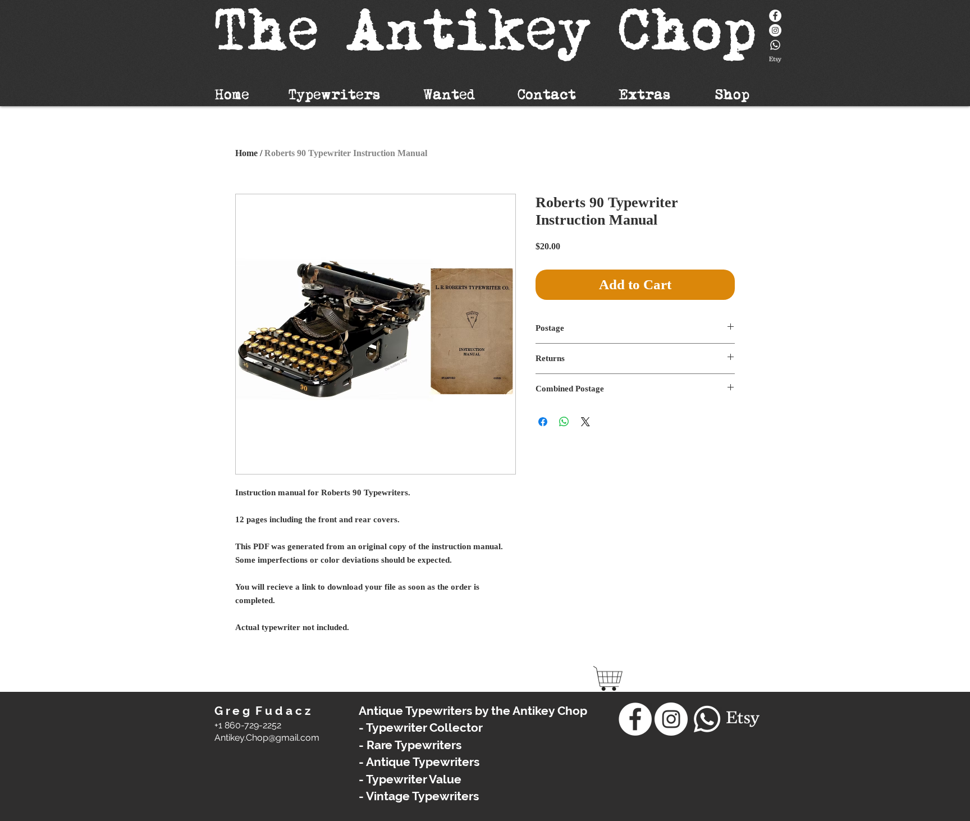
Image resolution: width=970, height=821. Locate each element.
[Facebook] (775, 16)
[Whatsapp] (775, 45)
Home (246, 153)
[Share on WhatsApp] (564, 421)
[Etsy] (775, 59)
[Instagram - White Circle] (775, 30)
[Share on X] (585, 421)
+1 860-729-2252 (247, 725)
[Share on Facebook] (543, 421)
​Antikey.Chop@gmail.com (266, 737)
